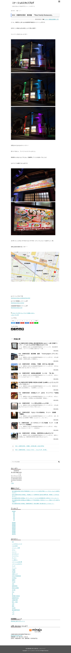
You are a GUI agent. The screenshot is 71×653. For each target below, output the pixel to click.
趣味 (13, 606)
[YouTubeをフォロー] (20, 329)
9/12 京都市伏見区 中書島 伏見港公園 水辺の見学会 (29, 446)
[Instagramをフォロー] (17, 329)
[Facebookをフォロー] (15, 329)
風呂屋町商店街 (16, 610)
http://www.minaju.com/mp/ (17, 303)
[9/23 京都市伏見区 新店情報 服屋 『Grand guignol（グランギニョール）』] (14, 356)
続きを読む (56, 350)
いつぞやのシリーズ (17, 543)
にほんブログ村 (15, 315)
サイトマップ (42, 648)
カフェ (13, 549)
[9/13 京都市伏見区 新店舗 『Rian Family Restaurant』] (27, 323)
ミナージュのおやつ (17, 564)
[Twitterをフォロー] (12, 329)
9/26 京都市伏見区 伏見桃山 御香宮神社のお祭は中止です (36, 433)
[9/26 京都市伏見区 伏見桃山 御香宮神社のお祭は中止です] (14, 436)
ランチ (13, 566)
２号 (13, 614)
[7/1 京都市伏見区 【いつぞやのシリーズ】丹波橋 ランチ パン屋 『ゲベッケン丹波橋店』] (14, 425)
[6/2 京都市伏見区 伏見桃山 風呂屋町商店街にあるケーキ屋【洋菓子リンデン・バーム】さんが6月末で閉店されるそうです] (14, 346)
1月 (14, 520)
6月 (14, 512)
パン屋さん (15, 560)
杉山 (13, 592)
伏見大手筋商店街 (16, 576)
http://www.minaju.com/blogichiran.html (20, 298)
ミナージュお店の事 (17, 562)
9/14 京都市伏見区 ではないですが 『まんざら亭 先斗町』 (31, 449)
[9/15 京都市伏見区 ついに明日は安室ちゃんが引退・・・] (14, 406)
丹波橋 (13, 572)
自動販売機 (15, 600)
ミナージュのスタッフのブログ (33, 650)
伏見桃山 (14, 578)
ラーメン (14, 568)
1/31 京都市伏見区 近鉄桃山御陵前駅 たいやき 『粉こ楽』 (37, 373)
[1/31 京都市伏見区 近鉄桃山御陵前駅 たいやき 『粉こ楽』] (14, 376)
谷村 (13, 604)
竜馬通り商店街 (16, 596)
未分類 (13, 590)
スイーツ (14, 551)
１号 (57, 19)
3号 (13, 541)
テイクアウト (15, 555)
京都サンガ (15, 574)
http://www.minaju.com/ (16, 307)
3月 (14, 517)
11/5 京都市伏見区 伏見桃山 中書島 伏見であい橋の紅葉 (36, 364)
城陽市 (13, 580)
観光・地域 (15, 602)
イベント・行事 (16, 547)
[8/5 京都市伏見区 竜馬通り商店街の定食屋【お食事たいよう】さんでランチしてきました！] (14, 385)
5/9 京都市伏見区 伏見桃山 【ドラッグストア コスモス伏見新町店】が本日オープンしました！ (35, 498)
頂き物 (13, 608)
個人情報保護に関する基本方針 (32, 648)
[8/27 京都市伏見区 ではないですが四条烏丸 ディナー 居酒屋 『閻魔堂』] (14, 415)
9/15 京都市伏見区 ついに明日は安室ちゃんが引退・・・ (35, 403)
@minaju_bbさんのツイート (18, 621)
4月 (14, 515)
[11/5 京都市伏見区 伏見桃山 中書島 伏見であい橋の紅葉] (14, 366)
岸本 (13, 584)
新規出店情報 (52, 19)
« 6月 (12, 483)
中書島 (13, 570)
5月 (14, 514)
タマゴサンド (15, 553)
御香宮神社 (15, 586)
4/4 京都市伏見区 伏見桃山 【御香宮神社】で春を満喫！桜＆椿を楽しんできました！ (33, 503)
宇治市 (13, 582)
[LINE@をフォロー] (22, 329)
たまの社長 (15, 545)
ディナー (46, 19)
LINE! (36, 320)
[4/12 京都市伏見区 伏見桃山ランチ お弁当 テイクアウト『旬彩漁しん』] (14, 395)
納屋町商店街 (15, 598)
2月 (14, 518)
